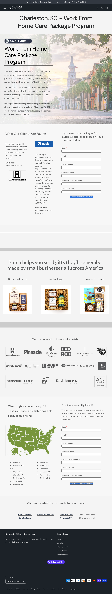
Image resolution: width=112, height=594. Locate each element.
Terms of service (62, 589)
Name (63, 148)
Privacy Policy (62, 551)
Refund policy (41, 589)
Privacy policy (51, 589)
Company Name (67, 172)
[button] (4, 7)
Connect (13, 589)
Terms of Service (63, 554)
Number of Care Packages (71, 180)
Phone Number (67, 164)
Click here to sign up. (19, 542)
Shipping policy (74, 589)
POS (17, 589)
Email (63, 156)
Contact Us (60, 539)
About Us (60, 543)
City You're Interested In (70, 459)
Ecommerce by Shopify (28, 589)
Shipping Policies (63, 547)
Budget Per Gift (67, 188)
